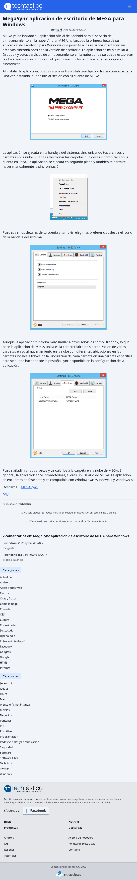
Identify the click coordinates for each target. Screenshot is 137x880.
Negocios (6, 715)
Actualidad (6, 577)
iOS (6, 843)
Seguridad (6, 747)
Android (5, 582)
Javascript (6, 683)
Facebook (6, 646)
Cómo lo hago (9, 604)
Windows (6, 774)
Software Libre (9, 758)
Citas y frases (8, 598)
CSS (2, 614)
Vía (6, 494)
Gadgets (5, 652)
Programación (9, 736)
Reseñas (9, 849)
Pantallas (6, 720)
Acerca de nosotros (80, 837)
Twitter (4, 769)
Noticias (74, 821)
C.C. (78, 866)
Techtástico (25, 504)
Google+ (5, 657)
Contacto (74, 849)
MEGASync (29, 487)
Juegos (4, 688)
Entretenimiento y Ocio (14, 641)
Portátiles (6, 731)
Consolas (6, 609)
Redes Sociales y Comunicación (19, 742)
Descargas (75, 827)
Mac (2, 699)
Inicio (8, 821)
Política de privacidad (81, 843)
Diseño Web (7, 636)
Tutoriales (10, 855)
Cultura (4, 620)
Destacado (7, 630)
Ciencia (4, 593)
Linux (3, 694)
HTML (3, 662)
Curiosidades (8, 625)
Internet (5, 668)
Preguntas (11, 827)
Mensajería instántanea (15, 704)
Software (6, 753)
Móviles (5, 710)
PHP (2, 726)
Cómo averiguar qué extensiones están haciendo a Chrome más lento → (69, 521)
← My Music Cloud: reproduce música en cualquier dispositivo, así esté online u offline (67, 512)
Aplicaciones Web (11, 588)
